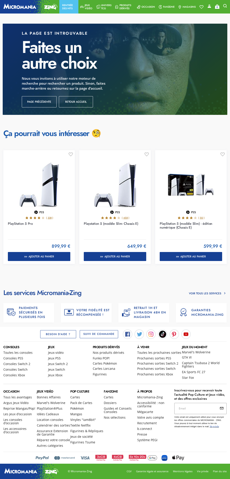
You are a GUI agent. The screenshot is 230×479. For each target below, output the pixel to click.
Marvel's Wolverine (196, 352)
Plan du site (220, 471)
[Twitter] (139, 333)
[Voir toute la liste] (201, 7)
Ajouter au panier (41, 256)
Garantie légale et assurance (152, 471)
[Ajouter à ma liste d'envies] (70, 154)
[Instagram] (151, 333)
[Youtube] (186, 333)
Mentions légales (182, 471)
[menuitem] (68, 7)
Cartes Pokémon (105, 363)
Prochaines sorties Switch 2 (157, 363)
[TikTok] (162, 333)
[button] (68, 7)
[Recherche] (225, 6)
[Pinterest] (174, 333)
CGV (129, 471)
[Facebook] (127, 333)
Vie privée (202, 471)
